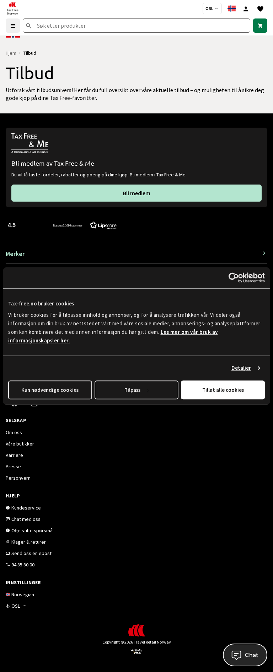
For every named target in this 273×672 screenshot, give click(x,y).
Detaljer (241, 367)
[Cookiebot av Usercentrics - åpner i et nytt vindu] (234, 277)
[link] (260, 25)
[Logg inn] (246, 8)
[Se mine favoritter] (260, 8)
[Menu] (13, 25)
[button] (62, 225)
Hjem (11, 53)
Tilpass (132, 389)
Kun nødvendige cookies (50, 389)
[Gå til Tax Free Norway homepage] (12, 8)
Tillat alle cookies (223, 389)
